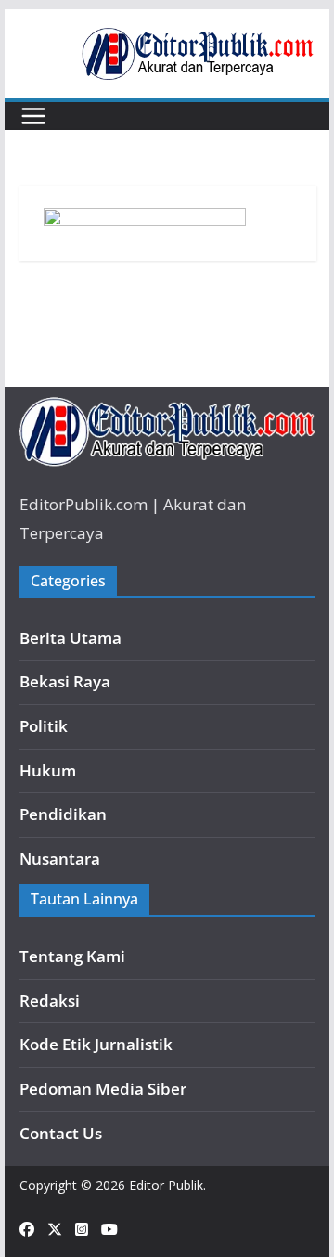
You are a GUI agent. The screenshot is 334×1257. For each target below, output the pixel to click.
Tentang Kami (72, 956)
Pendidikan (63, 814)
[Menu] (33, 116)
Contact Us (60, 1133)
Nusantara (59, 858)
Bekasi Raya (64, 681)
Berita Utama (70, 637)
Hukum (47, 770)
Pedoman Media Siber (102, 1088)
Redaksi (49, 1000)
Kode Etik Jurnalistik (96, 1044)
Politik (43, 726)
